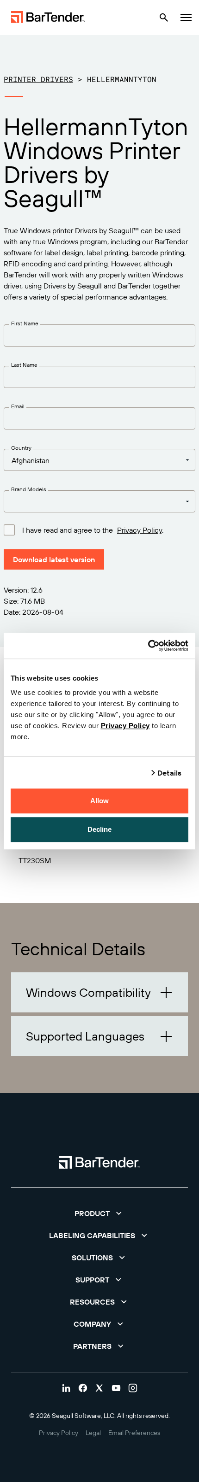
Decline (99, 829)
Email (18, 406)
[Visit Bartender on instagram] (132, 1388)
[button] (99, 992)
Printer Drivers (38, 79)
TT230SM (35, 860)
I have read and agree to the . (92, 530)
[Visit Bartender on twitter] (99, 1388)
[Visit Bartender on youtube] (116, 1388)
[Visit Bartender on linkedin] (66, 1388)
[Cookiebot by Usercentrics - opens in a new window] (147, 646)
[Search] (163, 17)
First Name (24, 323)
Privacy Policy (125, 725)
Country (21, 447)
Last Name (24, 364)
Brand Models (28, 489)
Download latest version (54, 559)
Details (169, 772)
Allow (99, 801)
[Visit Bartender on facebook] (82, 1388)
